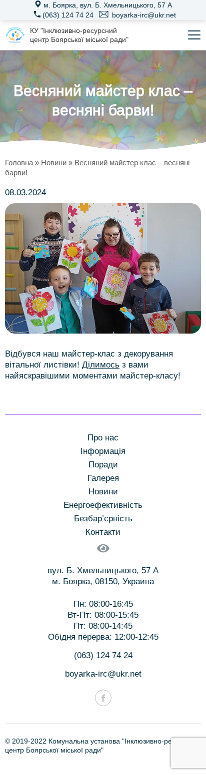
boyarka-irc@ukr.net (143, 15)
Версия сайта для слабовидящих (103, 554)
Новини (53, 162)
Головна (19, 162)
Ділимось (101, 365)
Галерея (103, 478)
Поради (103, 464)
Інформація (103, 451)
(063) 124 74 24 (67, 15)
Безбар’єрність (103, 518)
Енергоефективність (103, 505)
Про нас (103, 437)
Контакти (103, 532)
